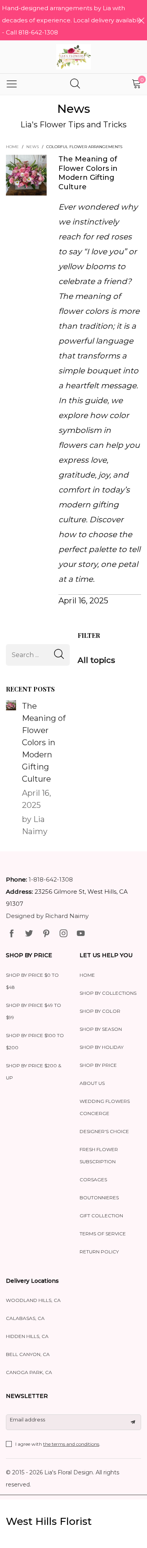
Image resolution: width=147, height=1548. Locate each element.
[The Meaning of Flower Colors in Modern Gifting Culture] (11, 705)
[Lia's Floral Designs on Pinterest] (46, 934)
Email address (27, 1419)
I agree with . (57, 1444)
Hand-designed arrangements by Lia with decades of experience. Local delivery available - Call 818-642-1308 (72, 20)
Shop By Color (100, 1011)
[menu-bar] (12, 84)
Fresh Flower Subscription (99, 1155)
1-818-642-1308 (51, 879)
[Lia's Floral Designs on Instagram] (63, 934)
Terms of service (103, 1234)
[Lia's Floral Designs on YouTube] (81, 934)
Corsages (93, 1179)
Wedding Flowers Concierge (105, 1107)
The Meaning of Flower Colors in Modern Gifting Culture (88, 173)
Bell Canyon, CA (28, 1354)
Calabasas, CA (25, 1318)
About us (92, 1083)
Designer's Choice (104, 1131)
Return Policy (99, 1252)
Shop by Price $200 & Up (33, 1072)
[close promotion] (141, 20)
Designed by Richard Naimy (47, 916)
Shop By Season (101, 1029)
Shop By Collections (108, 993)
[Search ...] (75, 84)
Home (87, 975)
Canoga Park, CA (29, 1372)
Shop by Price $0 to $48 (32, 981)
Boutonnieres (99, 1197)
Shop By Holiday (101, 1047)
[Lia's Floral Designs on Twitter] (29, 934)
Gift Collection (101, 1215)
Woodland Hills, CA (33, 1300)
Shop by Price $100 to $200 (35, 1041)
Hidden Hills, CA (27, 1336)
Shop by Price (98, 1065)
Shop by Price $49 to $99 (33, 1011)
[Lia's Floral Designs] (73, 56)
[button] (59, 655)
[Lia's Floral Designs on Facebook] (12, 934)
